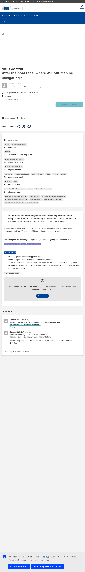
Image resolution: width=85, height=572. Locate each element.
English (7, 152)
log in (12, 352)
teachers (63, 174)
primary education (35, 199)
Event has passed (69, 104)
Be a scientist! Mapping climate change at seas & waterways (35, 87)
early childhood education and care (16, 196)
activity (7, 144)
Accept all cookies (19, 566)
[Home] (12, 7)
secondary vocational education (14, 203)
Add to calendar (11, 99)
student (30, 189)
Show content (42, 296)
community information (19, 144)
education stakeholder (12, 189)
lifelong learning (34, 196)
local (15, 181)
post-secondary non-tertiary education (53, 196)
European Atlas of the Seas (13, 166)
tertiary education (32, 203)
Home (3, 21)
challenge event (12, 69)
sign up (19, 352)
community (8, 174)
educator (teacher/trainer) (42, 189)
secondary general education (53, 199)
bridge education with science (14, 159)
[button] (82, 7)
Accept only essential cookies (47, 566)
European (8, 181)
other (23, 189)
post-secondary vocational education (16, 199)
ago (30, 320)
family (33, 174)
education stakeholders (22, 174)
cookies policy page (44, 557)
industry (40, 174)
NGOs (48, 174)
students (55, 174)
